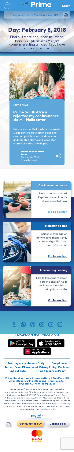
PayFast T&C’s (18, 370)
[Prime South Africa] (37, 5)
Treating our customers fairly (25, 363)
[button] (7, 5)
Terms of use (12, 367)
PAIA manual (30, 367)
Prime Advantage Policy (51, 370)
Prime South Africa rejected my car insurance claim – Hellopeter (36, 116)
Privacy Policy (48, 367)
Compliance (59, 363)
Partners (63, 367)
